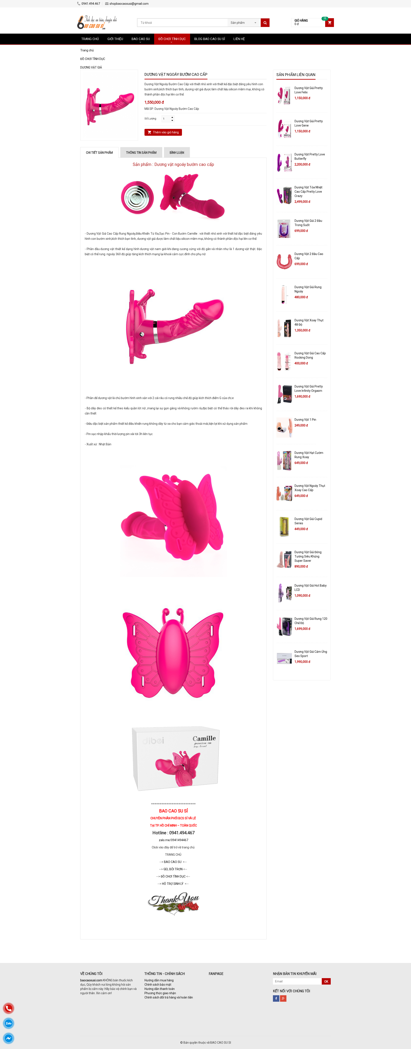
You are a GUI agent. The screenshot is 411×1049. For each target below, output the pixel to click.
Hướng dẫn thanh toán (159, 989)
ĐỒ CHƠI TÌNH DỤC (172, 39)
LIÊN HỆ (239, 39)
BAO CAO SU (141, 39)
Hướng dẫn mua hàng (159, 980)
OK (326, 981)
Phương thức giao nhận (160, 993)
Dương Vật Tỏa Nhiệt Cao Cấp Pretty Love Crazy (308, 192)
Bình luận (177, 152)
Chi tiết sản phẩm (99, 152)
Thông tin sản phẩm (141, 152)
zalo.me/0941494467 (173, 840)
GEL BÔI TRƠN (173, 869)
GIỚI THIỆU (115, 39)
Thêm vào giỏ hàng (166, 132)
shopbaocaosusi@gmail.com (129, 3)
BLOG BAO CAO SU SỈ (209, 39)
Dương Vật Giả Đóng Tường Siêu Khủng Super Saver (308, 556)
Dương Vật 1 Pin (305, 419)
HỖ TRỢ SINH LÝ (173, 883)
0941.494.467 (91, 3)
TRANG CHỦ (90, 39)
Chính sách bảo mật (157, 984)
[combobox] (244, 21)
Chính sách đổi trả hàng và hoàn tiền (168, 997)
